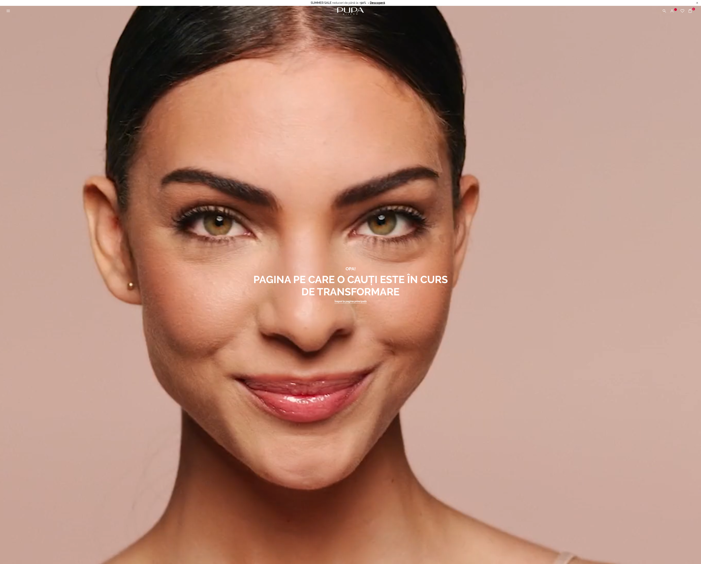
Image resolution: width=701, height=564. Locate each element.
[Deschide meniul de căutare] (664, 11)
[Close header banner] (697, 3)
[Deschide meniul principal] (8, 11)
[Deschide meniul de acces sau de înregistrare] (673, 11)
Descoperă (377, 3)
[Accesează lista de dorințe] (682, 11)
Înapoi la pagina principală (351, 301)
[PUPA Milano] (350, 10)
